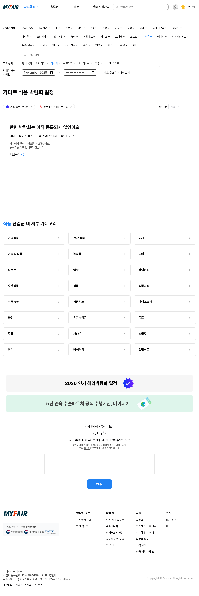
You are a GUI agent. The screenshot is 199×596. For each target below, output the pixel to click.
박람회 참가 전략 (145, 532)
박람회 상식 (142, 539)
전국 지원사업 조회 (146, 551)
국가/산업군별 (83, 519)
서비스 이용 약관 (33, 584)
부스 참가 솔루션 (115, 519)
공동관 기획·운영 (115, 539)
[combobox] (174, 107)
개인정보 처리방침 (13, 584)
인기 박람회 (82, 526)
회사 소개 (171, 519)
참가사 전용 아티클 (146, 526)
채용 (168, 526)
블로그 (139, 519)
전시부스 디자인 (114, 532)
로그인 (87, 448)
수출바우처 (112, 526)
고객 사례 (141, 545)
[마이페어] (15, 514)
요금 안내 (111, 545)
